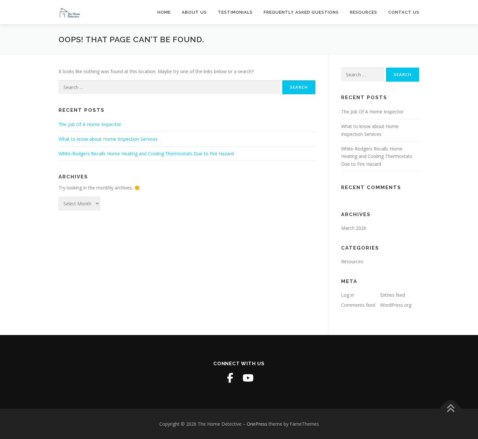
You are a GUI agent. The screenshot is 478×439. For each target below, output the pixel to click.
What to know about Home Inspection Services (108, 139)
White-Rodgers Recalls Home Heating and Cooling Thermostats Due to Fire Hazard (146, 153)
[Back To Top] (450, 408)
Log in (347, 295)
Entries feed (392, 295)
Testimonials (235, 12)
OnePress (257, 424)
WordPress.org (395, 305)
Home (164, 12)
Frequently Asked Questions (301, 12)
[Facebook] (230, 378)
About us (194, 12)
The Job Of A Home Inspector (90, 124)
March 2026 (353, 228)
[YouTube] (248, 378)
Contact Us (403, 12)
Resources (363, 12)
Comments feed (358, 305)
